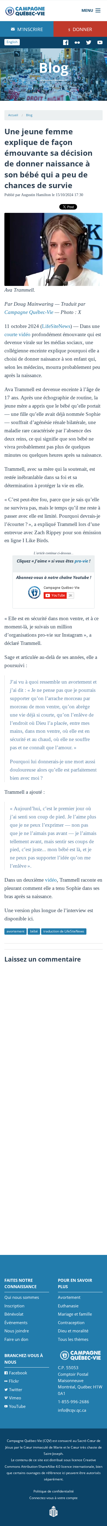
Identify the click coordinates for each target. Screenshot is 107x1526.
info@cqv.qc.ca (72, 1410)
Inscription (14, 1305)
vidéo (51, 880)
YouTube (17, 1406)
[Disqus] (53, 1034)
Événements (15, 1322)
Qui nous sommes (21, 1297)
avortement (15, 931)
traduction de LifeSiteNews (63, 931)
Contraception (71, 1322)
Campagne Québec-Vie (28, 312)
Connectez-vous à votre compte (53, 1498)
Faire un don (16, 1339)
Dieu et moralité (73, 1330)
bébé (34, 931)
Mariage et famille (75, 1314)
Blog (29, 115)
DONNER (82, 29)
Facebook (18, 1372)
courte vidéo (17, 334)
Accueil (13, 115)
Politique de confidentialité (53, 1491)
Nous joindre (16, 1330)
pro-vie (81, 561)
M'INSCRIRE (29, 29)
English (12, 42)
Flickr (14, 1381)
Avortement (69, 1297)
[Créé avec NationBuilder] (53, 1511)
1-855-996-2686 (73, 1401)
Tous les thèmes (73, 1339)
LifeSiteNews (56, 326)
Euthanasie (68, 1305)
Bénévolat (13, 1314)
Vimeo (15, 1397)
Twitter (15, 1389)
